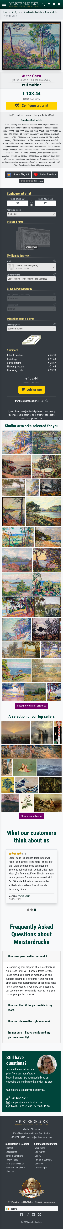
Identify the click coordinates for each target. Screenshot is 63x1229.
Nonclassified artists (33, 12)
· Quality (37, 1156)
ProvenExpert (24, 896)
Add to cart (33, 390)
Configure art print (33, 105)
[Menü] (4, 4)
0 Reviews (38, 181)
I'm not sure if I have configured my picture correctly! (29, 1035)
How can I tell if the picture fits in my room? (30, 1007)
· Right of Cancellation (14, 1163)
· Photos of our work (43, 1159)
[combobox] (31, 214)
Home (5, 12)
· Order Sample (40, 1167)
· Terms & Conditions (14, 1156)
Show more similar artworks (31, 705)
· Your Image (39, 1148)
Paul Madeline (51, 12)
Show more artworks (31, 816)
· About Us (9, 1171)
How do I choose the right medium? (29, 1021)
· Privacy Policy (11, 1159)
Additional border (14, 210)
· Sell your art (39, 1152)
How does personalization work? (27, 956)
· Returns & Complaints (15, 1167)
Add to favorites (47, 174)
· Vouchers (38, 1163)
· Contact (9, 1148)
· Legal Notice (11, 1152)
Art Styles (16, 12)
